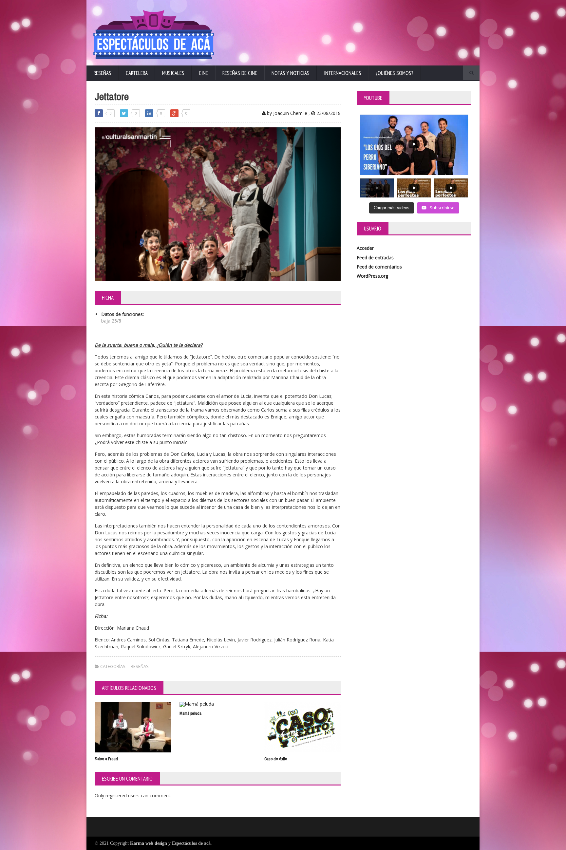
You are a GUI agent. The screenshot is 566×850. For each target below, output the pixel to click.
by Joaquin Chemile (286, 113)
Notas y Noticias (291, 73)
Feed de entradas (375, 257)
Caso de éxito (275, 759)
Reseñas (102, 73)
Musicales (173, 73)
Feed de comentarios (379, 267)
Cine (203, 73)
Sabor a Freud (106, 759)
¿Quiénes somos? (394, 73)
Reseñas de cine (239, 73)
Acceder (365, 248)
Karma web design (148, 843)
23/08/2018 (328, 113)
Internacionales (342, 73)
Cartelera (137, 73)
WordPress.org (372, 276)
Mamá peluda (190, 713)
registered (116, 795)
